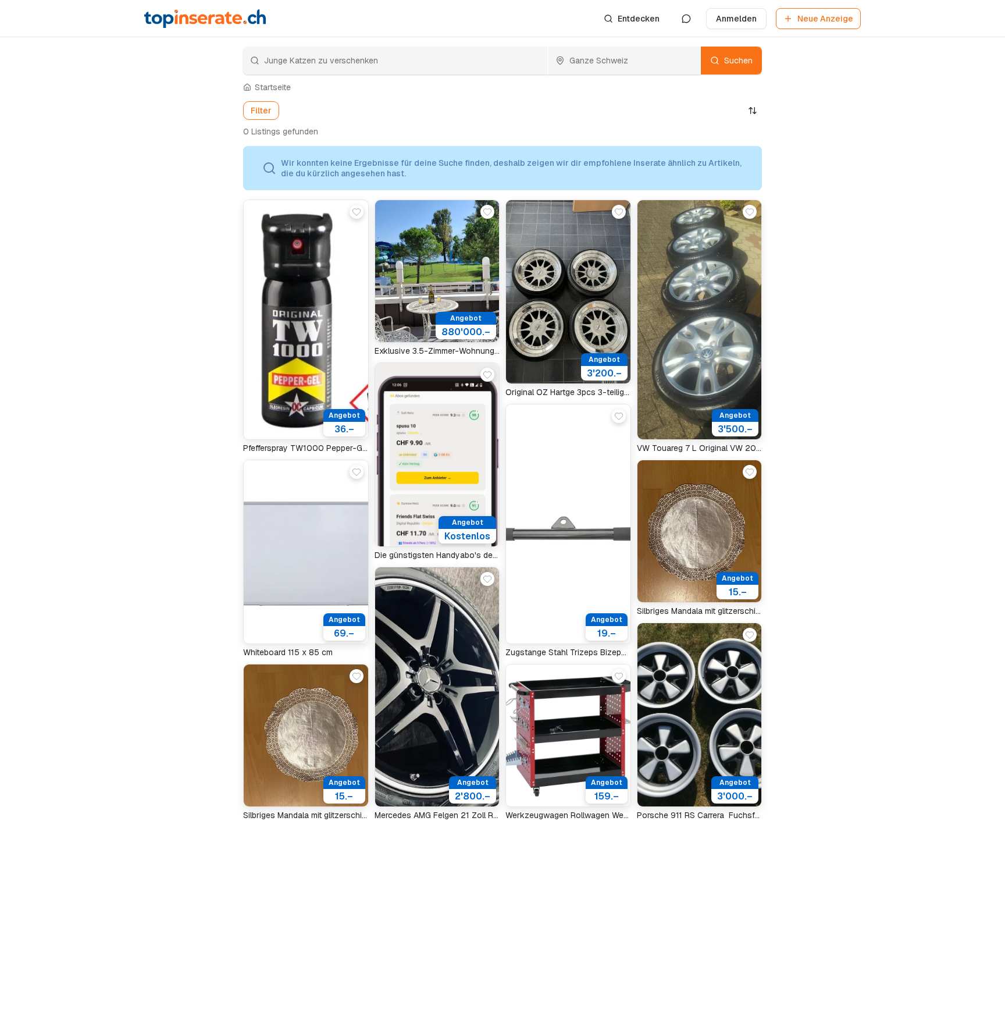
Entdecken (639, 18)
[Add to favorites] (356, 212)
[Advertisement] (182, 331)
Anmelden (736, 18)
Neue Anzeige (825, 18)
